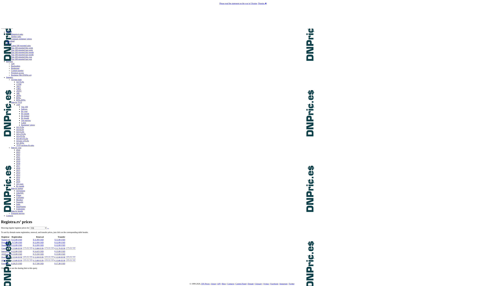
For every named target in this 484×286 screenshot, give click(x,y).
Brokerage (15, 68)
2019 (18, 161)
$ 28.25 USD (16, 263)
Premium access (17, 73)
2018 (18, 163)
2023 (18, 152)
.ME (18, 93)
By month (25, 114)
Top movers (26, 120)
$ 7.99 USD (17, 242)
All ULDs (20, 132)
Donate (251, 284)
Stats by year (16, 148)
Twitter (291, 284)
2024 (18, 150)
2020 (18, 159)
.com (18, 105)
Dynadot (4, 242)
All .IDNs (20, 143)
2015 (18, 170)
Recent (9, 43)
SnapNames (21, 207)
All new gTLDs (22, 141)
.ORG (18, 89)
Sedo (18, 204)
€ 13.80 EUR (16, 260)
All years (19, 184)
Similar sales (16, 37)
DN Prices (205, 284)
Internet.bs (5, 251)
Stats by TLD (16, 102)
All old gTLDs (22, 139)
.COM (18, 84)
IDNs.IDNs (20, 100)
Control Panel (240, 284)
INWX (4, 260)
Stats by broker (17, 188)
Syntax (266, 284)
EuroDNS (5, 263)
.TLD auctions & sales (25, 145)
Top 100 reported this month (22, 52)
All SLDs (20, 129)
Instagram (283, 284)
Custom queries (17, 71)
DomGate (5, 257)
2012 (18, 177)
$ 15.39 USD (38, 254)
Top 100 (24, 107)
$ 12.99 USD (38, 242)
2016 (18, 168)
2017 (18, 166)
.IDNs (18, 95)
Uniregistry (20, 209)
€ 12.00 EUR (16, 257)
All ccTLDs (21, 134)
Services (9, 61)
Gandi (3, 248)
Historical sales (17, 34)
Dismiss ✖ (262, 3)
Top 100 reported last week (22, 50)
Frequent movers (17, 213)
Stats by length (17, 211)
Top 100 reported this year (21, 57)
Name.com (5, 245)
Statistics (9, 77)
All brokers (20, 191)
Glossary (258, 284)
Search (8, 32)
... (48, 228)
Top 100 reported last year (21, 59)
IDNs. (18, 98)
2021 (18, 157)
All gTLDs (20, 136)
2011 (18, 179)
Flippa (18, 195)
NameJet (19, 202)
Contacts (9, 216)
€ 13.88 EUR (16, 248)
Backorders (15, 66)
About (213, 284)
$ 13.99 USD (59, 251)
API (12, 64)
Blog (224, 284)
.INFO (18, 91)
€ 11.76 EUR (60, 248)
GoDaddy (20, 197)
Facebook (274, 284)
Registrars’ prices (28, 125)
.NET (18, 86)
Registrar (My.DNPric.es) (21, 75)
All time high (16, 80)
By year (24, 111)
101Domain (6, 254)
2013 (18, 175)
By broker (25, 116)
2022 (18, 154)
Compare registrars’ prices (21, 39)
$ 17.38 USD (38, 263)
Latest (23, 123)
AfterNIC (20, 193)
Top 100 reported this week (22, 48)
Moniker (19, 200)
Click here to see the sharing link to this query (19, 268)
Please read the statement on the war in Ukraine (238, 3)
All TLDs (20, 82)
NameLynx (5, 240)
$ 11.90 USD (16, 240)
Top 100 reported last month (22, 55)
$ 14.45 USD (38, 251)
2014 (18, 173)
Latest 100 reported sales (21, 46)
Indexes (24, 109)
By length (25, 118)
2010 (18, 182)
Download (10, 41)
